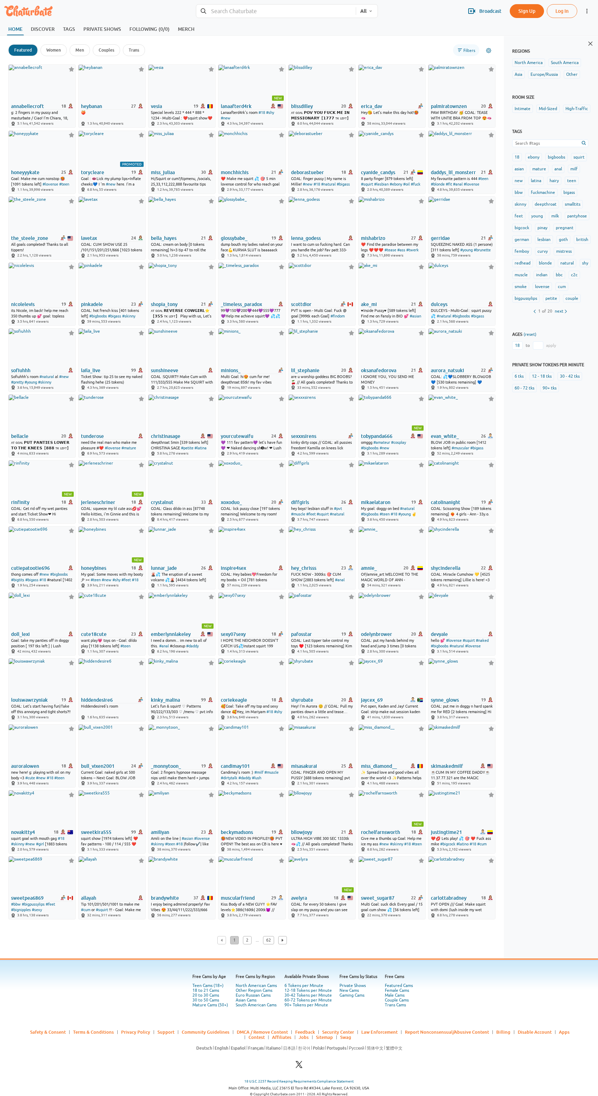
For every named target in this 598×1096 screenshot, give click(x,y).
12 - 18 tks (542, 376)
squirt (579, 157)
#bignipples (21, 910)
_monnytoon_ (166, 766)
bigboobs (556, 157)
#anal (458, 184)
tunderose (92, 436)
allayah (88, 898)
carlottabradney (448, 898)
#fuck (415, 184)
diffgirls (300, 502)
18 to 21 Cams (205, 990)
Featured (23, 50)
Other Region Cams (254, 990)
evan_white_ (445, 436)
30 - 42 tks (570, 376)
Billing (503, 1032)
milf (574, 169)
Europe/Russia (544, 74)
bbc (559, 274)
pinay (542, 227)
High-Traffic (576, 108)
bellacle (19, 436)
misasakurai (304, 766)
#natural (328, 184)
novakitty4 (23, 832)
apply (551, 345)
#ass (401, 250)
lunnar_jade (164, 568)
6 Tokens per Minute (303, 985)
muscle (521, 274)
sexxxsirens (303, 436)
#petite (187, 448)
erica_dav (371, 106)
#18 (262, 112)
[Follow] (71, 69)
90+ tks (549, 388)
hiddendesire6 (97, 700)
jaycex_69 (372, 700)
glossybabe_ (234, 238)
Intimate (523, 108)
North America (529, 62)
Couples (106, 50)
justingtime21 (446, 832)
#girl (40, 844)
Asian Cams (246, 1000)
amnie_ (369, 568)
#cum (482, 844)
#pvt (338, 508)
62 (268, 940)
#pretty (17, 382)
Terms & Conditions (93, 1032)
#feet (311, 514)
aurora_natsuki (447, 370)
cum (562, 286)
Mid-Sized (548, 108)
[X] (299, 1066)
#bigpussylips (33, 904)
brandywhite (165, 898)
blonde (545, 263)
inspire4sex (233, 568)
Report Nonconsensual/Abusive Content (447, 1032)
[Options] (488, 50)
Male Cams (395, 995)
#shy (270, 112)
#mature (128, 448)
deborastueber (307, 172)
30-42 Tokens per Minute (308, 995)
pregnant (564, 227)
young (537, 216)
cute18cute (94, 634)
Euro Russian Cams (253, 995)
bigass (569, 192)
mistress (564, 251)
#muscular (460, 448)
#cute (30, 778)
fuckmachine (543, 192)
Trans (134, 50)
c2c (574, 274)
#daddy (192, 646)
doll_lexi (20, 634)
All (363, 11)
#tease (390, 250)
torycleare (92, 172)
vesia (156, 106)
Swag (345, 1037)
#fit (449, 184)
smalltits (572, 204)
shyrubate (302, 700)
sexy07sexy (233, 634)
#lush (256, 778)
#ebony (396, 184)
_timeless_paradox (241, 304)
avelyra (299, 898)
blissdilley (302, 106)
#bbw (16, 904)
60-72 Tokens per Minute (308, 1000)
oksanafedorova (378, 370)
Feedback (305, 1032)
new (519, 180)
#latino (462, 844)
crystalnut (162, 502)
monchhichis (234, 172)
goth (563, 239)
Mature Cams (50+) (210, 1005)
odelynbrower (376, 634)
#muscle (298, 514)
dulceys (439, 304)
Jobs (304, 1037)
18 (517, 157)
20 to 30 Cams (205, 995)
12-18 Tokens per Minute (308, 990)
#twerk (412, 250)
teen (571, 180)
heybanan (91, 106)
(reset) (530, 334)
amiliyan (160, 832)
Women (53, 50)
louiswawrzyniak (29, 700)
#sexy (37, 910)
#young (466, 250)
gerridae (440, 238)
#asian (415, 316)
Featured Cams (399, 985)
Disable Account (535, 1032)
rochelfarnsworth (380, 832)
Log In (562, 11)
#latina (200, 448)
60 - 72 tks (524, 388)
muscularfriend (238, 898)
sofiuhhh (20, 370)
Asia (518, 74)
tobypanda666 (376, 436)
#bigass (343, 184)
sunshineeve (164, 370)
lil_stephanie (305, 370)
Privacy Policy (135, 1032)
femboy (522, 251)
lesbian (544, 239)
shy (585, 263)
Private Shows (352, 985)
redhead (523, 263)
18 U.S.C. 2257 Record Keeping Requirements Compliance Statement (299, 1081)
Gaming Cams (351, 995)
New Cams (349, 990)
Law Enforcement (379, 1032)
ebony (534, 157)
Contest (256, 1037)
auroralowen (25, 766)
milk (555, 216)
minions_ (231, 370)
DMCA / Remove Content (262, 1032)
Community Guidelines (205, 1032)
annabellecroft (27, 106)
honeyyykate (25, 172)
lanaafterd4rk (236, 106)
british (582, 239)
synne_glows (445, 700)
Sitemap (324, 1037)
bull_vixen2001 (98, 766)
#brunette (482, 250)
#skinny (128, 316)
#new (225, 118)
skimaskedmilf (447, 766)
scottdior (301, 304)
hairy (554, 180)
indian (541, 274)
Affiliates (281, 1037)
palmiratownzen (449, 106)
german (522, 239)
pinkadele (92, 304)
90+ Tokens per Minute (306, 1005)
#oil (406, 184)
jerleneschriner (98, 502)
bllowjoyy (301, 832)
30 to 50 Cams (205, 1000)
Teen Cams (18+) (208, 985)
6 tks (519, 376)
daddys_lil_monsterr (453, 172)
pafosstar (301, 634)
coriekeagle (234, 700)
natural (567, 263)
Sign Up (526, 11)
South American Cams (256, 1005)
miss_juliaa (163, 172)
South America (565, 62)
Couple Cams (397, 1000)
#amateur (381, 442)
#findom (337, 316)
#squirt (367, 184)
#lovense (50, 184)
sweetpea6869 (27, 898)
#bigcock (447, 844)
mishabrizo (373, 238)
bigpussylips (526, 298)
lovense (542, 286)
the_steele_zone (29, 238)
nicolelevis (23, 304)
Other (572, 74)
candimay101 (235, 766)
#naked (482, 640)
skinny (520, 204)
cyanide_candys (378, 172)
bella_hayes (163, 238)
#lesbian (381, 184)
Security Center (338, 1032)
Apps (564, 1032)
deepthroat (545, 204)
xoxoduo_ (231, 502)
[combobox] (276, 11)
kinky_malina (165, 700)
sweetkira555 (96, 832)
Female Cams (397, 990)
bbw (519, 192)
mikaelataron (375, 502)
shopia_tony (164, 304)
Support (165, 1032)
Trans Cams (395, 1005)
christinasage (165, 436)
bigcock (522, 227)
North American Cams (256, 985)
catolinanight (445, 502)
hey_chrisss (303, 568)
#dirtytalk (229, 778)
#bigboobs (98, 316)
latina (536, 180)
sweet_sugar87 (378, 898)
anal (558, 169)
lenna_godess (306, 238)
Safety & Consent (48, 1032)
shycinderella (445, 568)
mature (539, 169)
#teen (64, 184)
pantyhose (577, 216)
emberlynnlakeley (171, 634)
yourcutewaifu (237, 436)
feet (519, 216)
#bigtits (17, 580)
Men (79, 50)
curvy (542, 251)
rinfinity (20, 502)
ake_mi (369, 304)
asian (519, 169)
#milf (258, 772)
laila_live (90, 370)
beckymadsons (237, 832)
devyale (439, 634)
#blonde (438, 184)
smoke (521, 286)
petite (551, 298)
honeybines (93, 568)
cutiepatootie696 (30, 568)
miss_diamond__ (379, 766)
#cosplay (398, 442)
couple (571, 298)
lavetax (89, 238)
